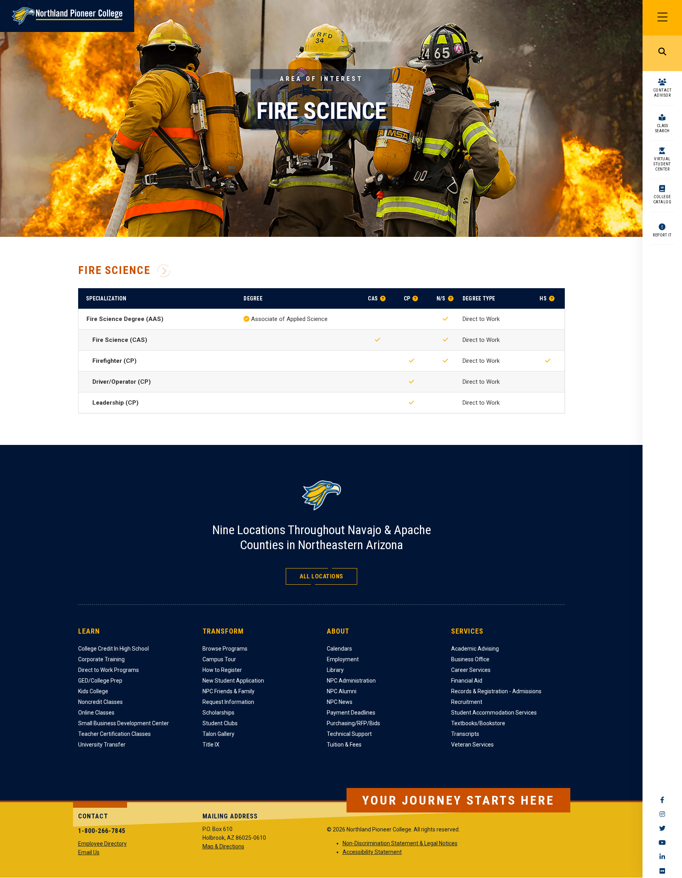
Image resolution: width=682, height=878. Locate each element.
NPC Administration (351, 680)
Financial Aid (466, 680)
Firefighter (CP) (114, 360)
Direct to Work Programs (108, 670)
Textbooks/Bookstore (478, 723)
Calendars (339, 648)
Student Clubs (220, 723)
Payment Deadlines (351, 712)
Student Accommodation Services (494, 712)
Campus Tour (219, 659)
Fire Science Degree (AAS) (124, 319)
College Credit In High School (113, 648)
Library (335, 670)
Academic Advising (475, 648)
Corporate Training (101, 659)
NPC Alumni (341, 691)
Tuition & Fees (344, 744)
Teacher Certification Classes (114, 734)
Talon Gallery (218, 734)
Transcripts (465, 734)
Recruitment (466, 702)
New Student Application (233, 680)
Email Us (88, 852)
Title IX (210, 744)
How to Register (222, 670)
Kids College (93, 691)
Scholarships (218, 712)
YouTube (662, 842)
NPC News (339, 702)
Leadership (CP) (115, 402)
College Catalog (662, 199)
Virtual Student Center (662, 164)
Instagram (662, 814)
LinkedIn (662, 857)
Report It (662, 235)
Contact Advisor (662, 93)
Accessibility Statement (372, 852)
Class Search (662, 128)
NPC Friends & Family (228, 691)
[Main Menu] (662, 18)
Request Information (228, 702)
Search (662, 53)
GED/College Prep (100, 680)
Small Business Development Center (123, 723)
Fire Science (114, 270)
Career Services (471, 670)
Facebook (662, 800)
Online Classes (96, 712)
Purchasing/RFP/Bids (353, 723)
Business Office (470, 659)
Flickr (662, 871)
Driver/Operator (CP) (121, 381)
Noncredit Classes (100, 702)
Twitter (662, 828)
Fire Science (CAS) (119, 339)
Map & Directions (223, 846)
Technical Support (349, 734)
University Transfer (102, 744)
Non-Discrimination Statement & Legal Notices (400, 843)
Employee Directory (102, 843)
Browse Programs (224, 648)
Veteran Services (472, 744)
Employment (343, 659)
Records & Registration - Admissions (496, 691)
